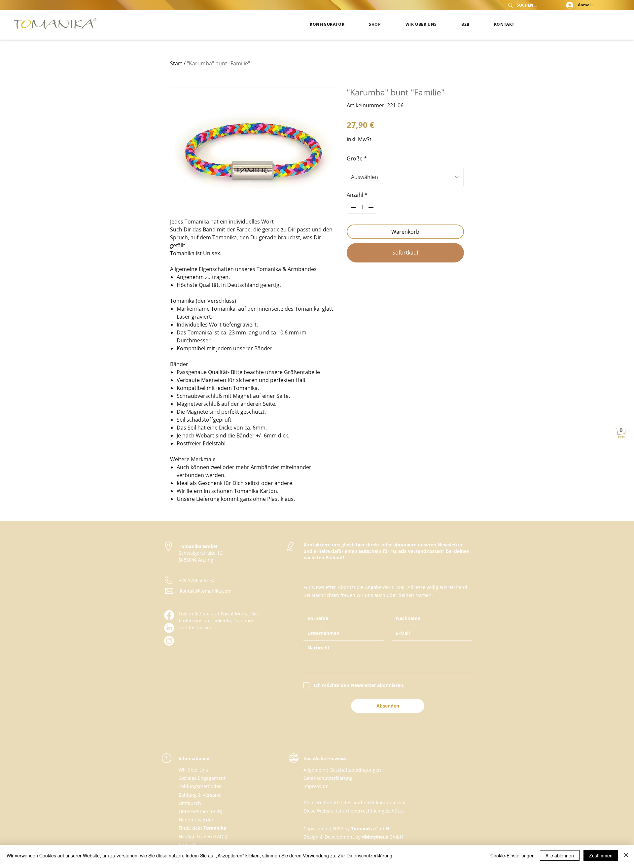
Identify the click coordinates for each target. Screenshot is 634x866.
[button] (621, 433)
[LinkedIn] (169, 628)
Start (176, 63)
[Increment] (371, 207)
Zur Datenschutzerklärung (365, 855)
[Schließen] (626, 855)
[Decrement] (352, 207)
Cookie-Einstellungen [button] (512, 855)
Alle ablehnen (560, 855)
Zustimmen (601, 855)
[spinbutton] (362, 207)
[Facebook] (169, 615)
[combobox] (405, 177)
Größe (357, 158)
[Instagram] (169, 641)
